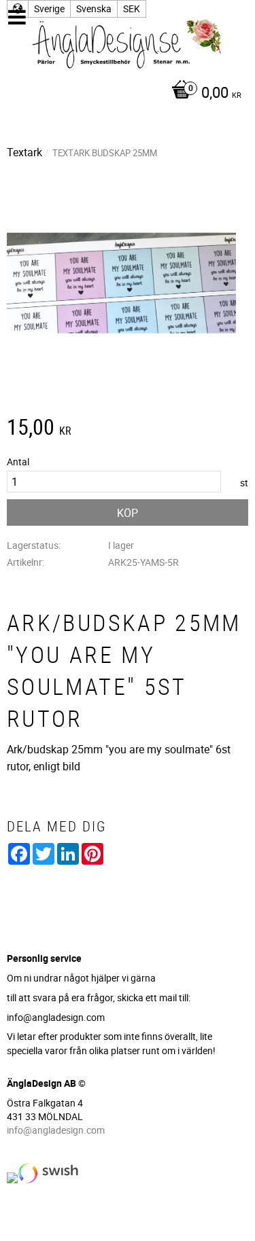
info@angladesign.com (56, 1129)
